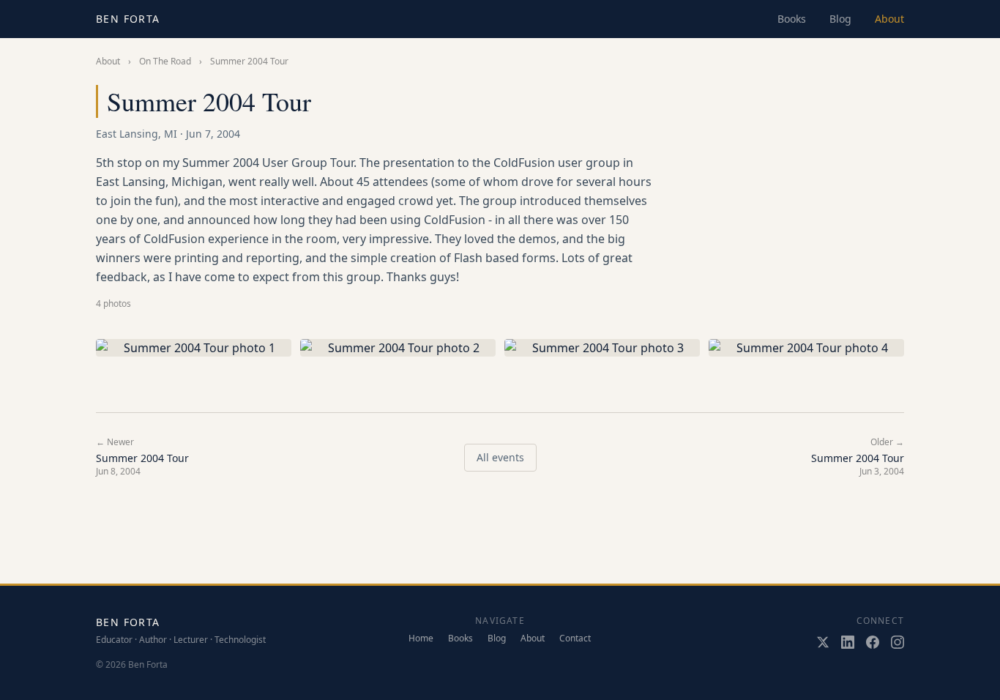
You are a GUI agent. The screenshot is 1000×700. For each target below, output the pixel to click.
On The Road (165, 61)
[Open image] (193, 348)
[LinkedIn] (847, 642)
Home (420, 638)
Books (791, 19)
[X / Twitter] (822, 642)
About (889, 19)
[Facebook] (872, 642)
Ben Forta (128, 19)
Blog (840, 19)
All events (500, 457)
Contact (575, 638)
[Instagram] (897, 642)
